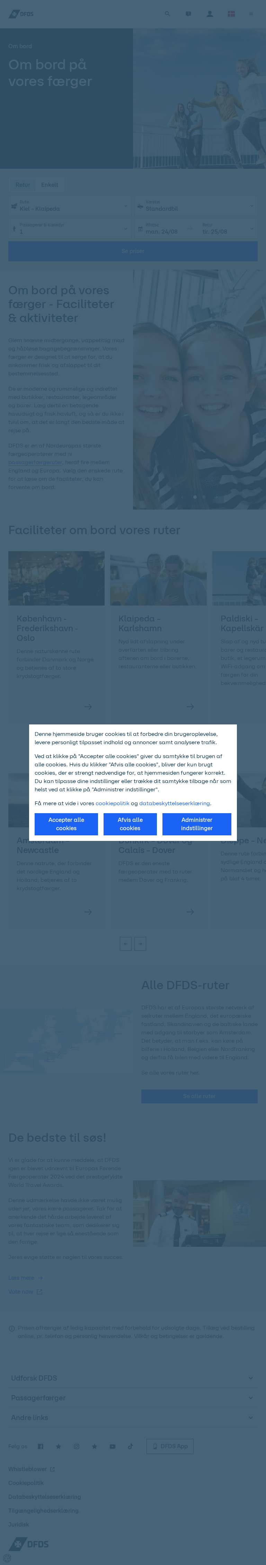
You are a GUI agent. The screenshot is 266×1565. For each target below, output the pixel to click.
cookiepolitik (113, 803)
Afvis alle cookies (130, 824)
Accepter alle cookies (66, 824)
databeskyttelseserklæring (174, 803)
